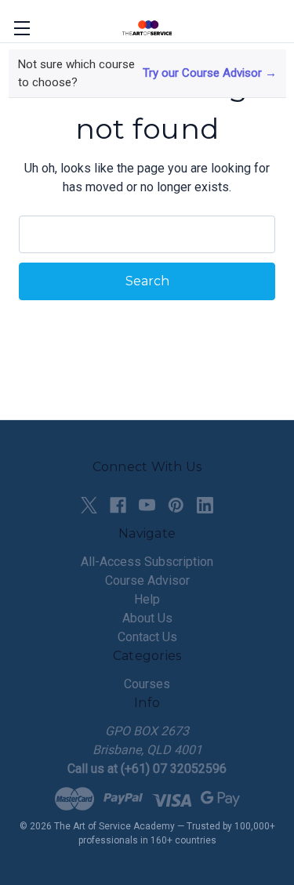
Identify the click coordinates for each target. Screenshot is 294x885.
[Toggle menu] (21, 27)
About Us (147, 618)
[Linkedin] (205, 505)
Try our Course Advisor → (210, 73)
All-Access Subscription (147, 561)
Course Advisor (147, 580)
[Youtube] (147, 505)
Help (147, 599)
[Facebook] (118, 505)
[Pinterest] (176, 505)
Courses (147, 683)
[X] (89, 505)
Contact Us (147, 636)
